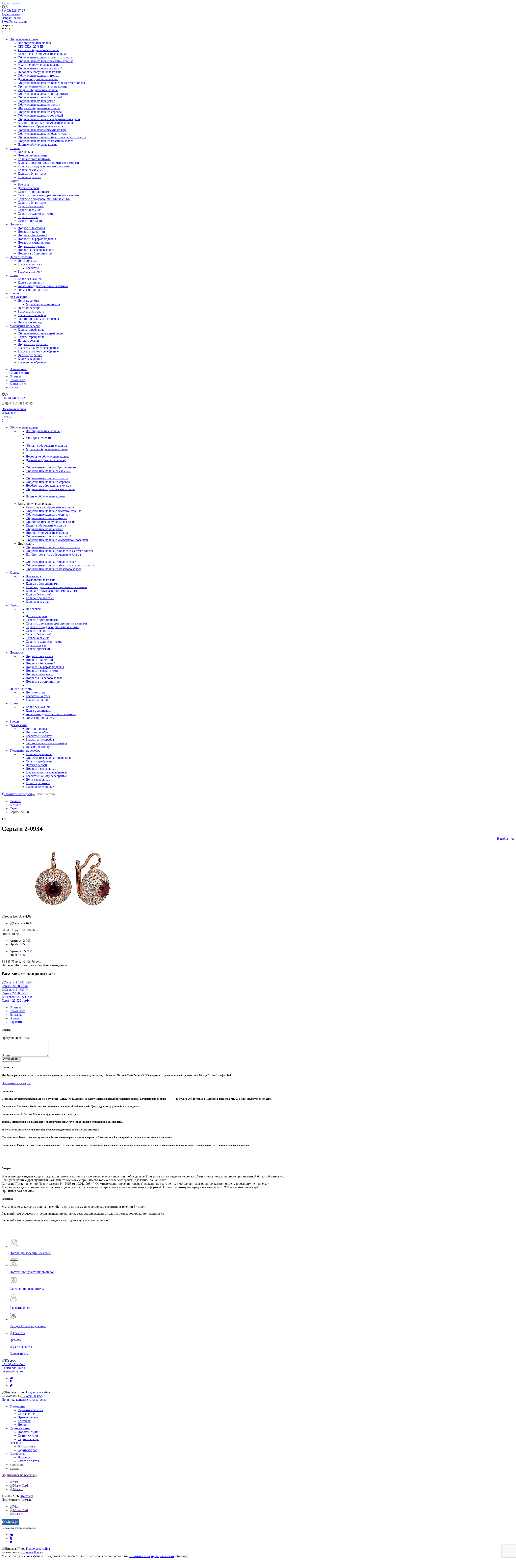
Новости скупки (29, 1432)
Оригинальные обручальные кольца (42, 86)
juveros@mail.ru (12, 1371)
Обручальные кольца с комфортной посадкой (49, 119)
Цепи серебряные (30, 355)
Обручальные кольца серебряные (40, 333)
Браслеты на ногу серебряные (38, 351)
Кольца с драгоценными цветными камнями (48, 162)
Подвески (16, 224)
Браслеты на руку (30, 264)
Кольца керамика (29, 177)
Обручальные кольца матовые (38, 75)
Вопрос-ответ (27, 1446)
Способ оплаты (28, 1461)
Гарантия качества (30, 1410)
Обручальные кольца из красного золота (45, 141)
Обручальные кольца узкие (36, 101)
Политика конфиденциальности (24, 1399)
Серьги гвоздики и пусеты (36, 213)
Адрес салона (11, 3)
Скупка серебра (28, 1439)
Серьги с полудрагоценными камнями (44, 199)
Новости (24, 1424)
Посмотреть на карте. (16, 1083)
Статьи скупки (28, 1435)
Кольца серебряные (31, 329)
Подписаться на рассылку (19, 1475)
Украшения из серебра (25, 326)
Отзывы (15, 376)
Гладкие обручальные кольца (38, 90)
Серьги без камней (31, 206)
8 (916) (21, 403)
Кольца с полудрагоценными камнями (44, 166)
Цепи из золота (28, 300)
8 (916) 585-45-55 (13, 1367)
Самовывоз (17, 380)
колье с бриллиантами (33, 289)
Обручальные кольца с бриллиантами (44, 93)
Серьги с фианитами (32, 202)
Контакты (24, 1421)
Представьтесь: (12, 1038)
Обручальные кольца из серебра (40, 112)
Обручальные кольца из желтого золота (45, 57)
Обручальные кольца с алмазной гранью (45, 61)
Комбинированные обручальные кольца (45, 122)
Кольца (15, 148)
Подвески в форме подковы (37, 239)
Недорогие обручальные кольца (39, 72)
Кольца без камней (31, 170)
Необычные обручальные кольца (40, 126)
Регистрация (18, 21)
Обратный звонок (14, 409)
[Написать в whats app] (7, 7)
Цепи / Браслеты (21, 257)
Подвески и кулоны (31, 228)
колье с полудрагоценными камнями (43, 286)
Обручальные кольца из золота (39, 104)
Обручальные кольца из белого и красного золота (52, 137)
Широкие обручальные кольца (39, 108)
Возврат (15, 1018)
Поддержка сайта (38, 1392)
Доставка (16, 1014)
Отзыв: (6, 1055)
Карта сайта (18, 383)
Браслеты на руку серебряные (38, 347)
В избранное (505, 838)
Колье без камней (30, 279)
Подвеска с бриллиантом (35, 253)
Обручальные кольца (24, 39)
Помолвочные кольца (32, 155)
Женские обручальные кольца (38, 50)
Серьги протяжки (30, 220)
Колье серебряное (30, 358)
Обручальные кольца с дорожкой (40, 115)
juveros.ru (26, 1496)
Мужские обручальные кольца (38, 64)
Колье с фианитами (31, 282)
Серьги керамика (29, 210)
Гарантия (16, 1022)
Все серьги (25, 184)
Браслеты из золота (31, 311)
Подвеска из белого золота (36, 249)
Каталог (15, 387)
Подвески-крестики (31, 231)
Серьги (15, 180)
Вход (5, 21)
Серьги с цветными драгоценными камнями (48, 195)
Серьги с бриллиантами (34, 191)
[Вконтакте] (11, 1378)
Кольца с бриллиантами (34, 159)
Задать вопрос (27, 1450)
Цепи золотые (27, 260)
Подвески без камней (32, 235)
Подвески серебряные (33, 344)
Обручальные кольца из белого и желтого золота (51, 82)
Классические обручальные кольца (42, 53)
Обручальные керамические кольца (42, 130)
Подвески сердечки (31, 246)
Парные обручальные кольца (37, 144)
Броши (14, 293)
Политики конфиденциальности (151, 1556)
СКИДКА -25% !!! (30, 46)
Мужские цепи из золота (43, 304)
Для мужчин (18, 297)
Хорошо (181, 1556)
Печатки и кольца (30, 322)
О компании (18, 369)
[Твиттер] (11, 1385)
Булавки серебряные (32, 362)
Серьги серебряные (31, 337)
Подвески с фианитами (34, 242)
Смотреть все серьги (18, 794)
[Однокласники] (11, 1382)
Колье (14, 275)
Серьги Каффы (28, 217)
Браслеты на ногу (30, 271)
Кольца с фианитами (32, 173)
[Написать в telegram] (4, 7)
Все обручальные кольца (35, 43)
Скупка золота (20, 372)
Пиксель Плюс (31, 1396)
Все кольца (25, 151)
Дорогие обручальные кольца (38, 79)
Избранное (11, 18)
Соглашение (26, 1413)
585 (22, 954)
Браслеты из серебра (32, 315)
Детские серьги (28, 188)
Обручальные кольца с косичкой (40, 68)
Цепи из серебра (29, 308)
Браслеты (32, 268)
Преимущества (28, 1417)
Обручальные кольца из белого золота (44, 133)
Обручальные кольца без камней (40, 97)
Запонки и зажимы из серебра (38, 318)
